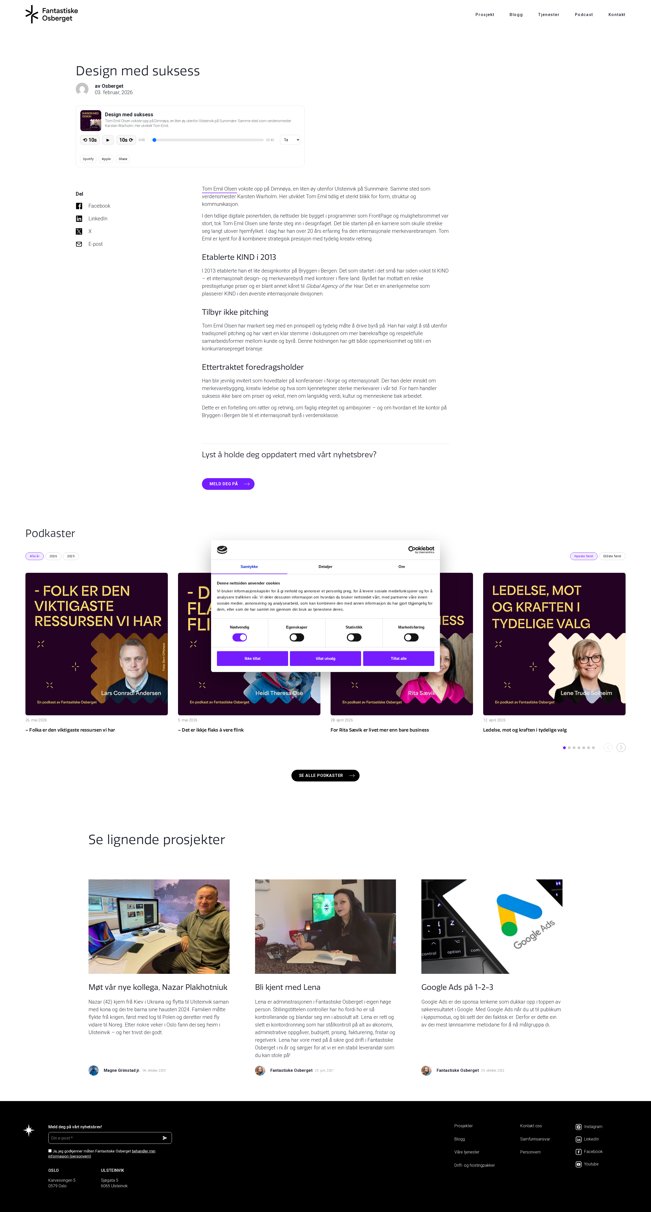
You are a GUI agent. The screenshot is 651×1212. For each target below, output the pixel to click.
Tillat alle (399, 658)
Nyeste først (583, 556)
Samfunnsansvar (535, 1139)
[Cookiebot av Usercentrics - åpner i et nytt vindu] (412, 550)
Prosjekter (463, 1125)
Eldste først (612, 556)
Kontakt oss (531, 1125)
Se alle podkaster (321, 775)
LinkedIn (97, 219)
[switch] (297, 637)
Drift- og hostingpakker (474, 1165)
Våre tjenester (466, 1152)
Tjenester (548, 14)
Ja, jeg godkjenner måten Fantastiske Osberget (101, 1154)
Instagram (593, 1126)
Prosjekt (485, 14)
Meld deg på (224, 483)
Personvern (530, 1152)
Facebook (99, 206)
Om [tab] (401, 566)
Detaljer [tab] (326, 566)
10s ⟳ (126, 140)
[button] (564, 747)
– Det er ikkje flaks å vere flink (211, 730)
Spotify (88, 159)
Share (123, 159)
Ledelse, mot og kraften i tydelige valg (525, 730)
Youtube (591, 1164)
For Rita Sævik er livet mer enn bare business (380, 730)
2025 (71, 556)
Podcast (584, 14)
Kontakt (617, 14)
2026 (53, 556)
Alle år (34, 556)
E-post (95, 244)
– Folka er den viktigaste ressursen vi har (70, 730)
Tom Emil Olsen (219, 189)
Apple (106, 159)
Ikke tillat (252, 658)
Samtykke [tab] (249, 566)
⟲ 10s (90, 140)
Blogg (516, 14)
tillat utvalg (325, 658)
